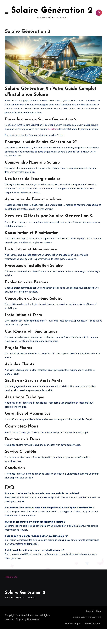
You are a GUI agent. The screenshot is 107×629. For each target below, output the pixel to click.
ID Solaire (53, 129)
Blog (98, 611)
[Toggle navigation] (6, 13)
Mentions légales (73, 623)
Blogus (19, 619)
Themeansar (33, 619)
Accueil (89, 611)
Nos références (93, 623)
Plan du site (11, 577)
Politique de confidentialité (86, 617)
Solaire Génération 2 (52, 10)
